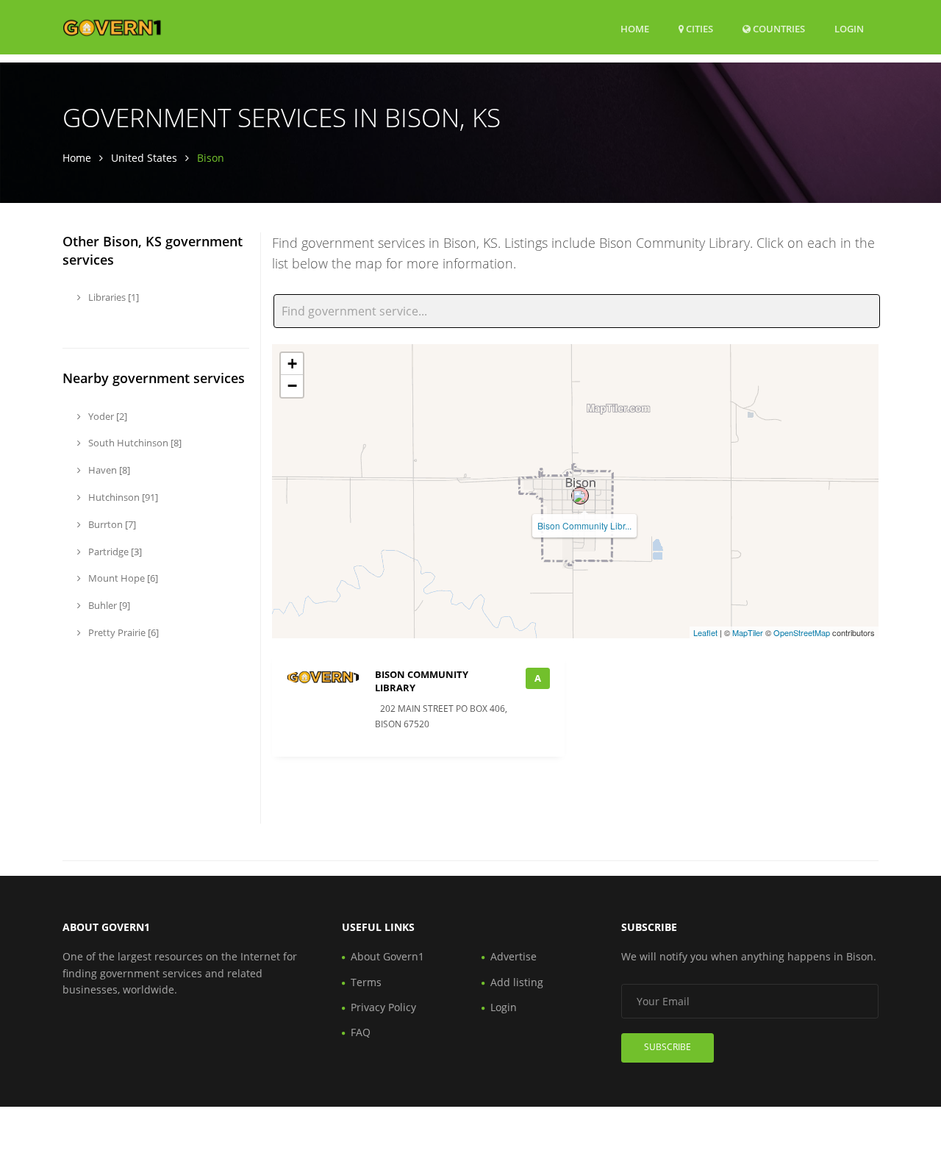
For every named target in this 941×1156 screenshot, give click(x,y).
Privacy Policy (383, 1007)
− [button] (292, 386)
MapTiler (747, 632)
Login (849, 28)
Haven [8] (108, 470)
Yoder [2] (106, 416)
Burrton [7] (111, 524)
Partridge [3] (114, 551)
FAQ (361, 1032)
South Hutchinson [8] (134, 442)
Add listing (516, 982)
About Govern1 (387, 956)
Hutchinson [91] (122, 497)
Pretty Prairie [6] (122, 632)
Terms (366, 982)
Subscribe (667, 1047)
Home (634, 28)
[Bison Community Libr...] (580, 495)
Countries (778, 28)
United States (144, 158)
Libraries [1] (112, 297)
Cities (698, 28)
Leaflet (705, 632)
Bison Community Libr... (584, 525)
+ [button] (292, 363)
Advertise (513, 956)
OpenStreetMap (801, 632)
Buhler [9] (108, 605)
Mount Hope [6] (122, 578)
